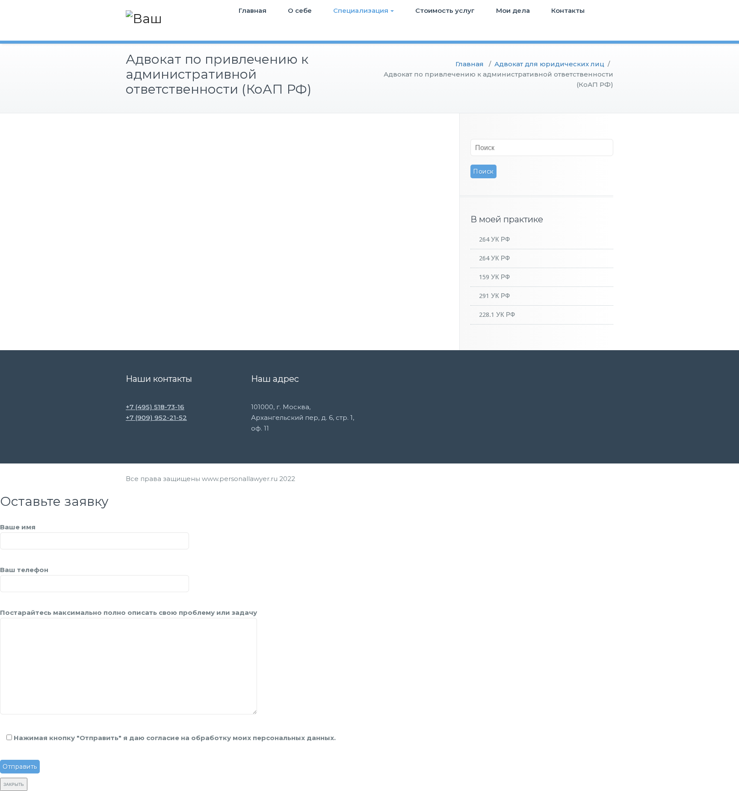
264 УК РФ (494, 239)
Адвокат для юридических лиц (549, 64)
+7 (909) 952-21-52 (156, 417)
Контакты (568, 10)
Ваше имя (17, 527)
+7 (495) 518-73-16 (155, 407)
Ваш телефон (24, 570)
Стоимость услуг (445, 10)
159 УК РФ (494, 277)
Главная (252, 10)
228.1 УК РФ (497, 315)
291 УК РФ (494, 296)
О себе (300, 10)
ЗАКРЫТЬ (13, 784)
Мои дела (513, 10)
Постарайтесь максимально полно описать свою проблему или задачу (128, 612)
